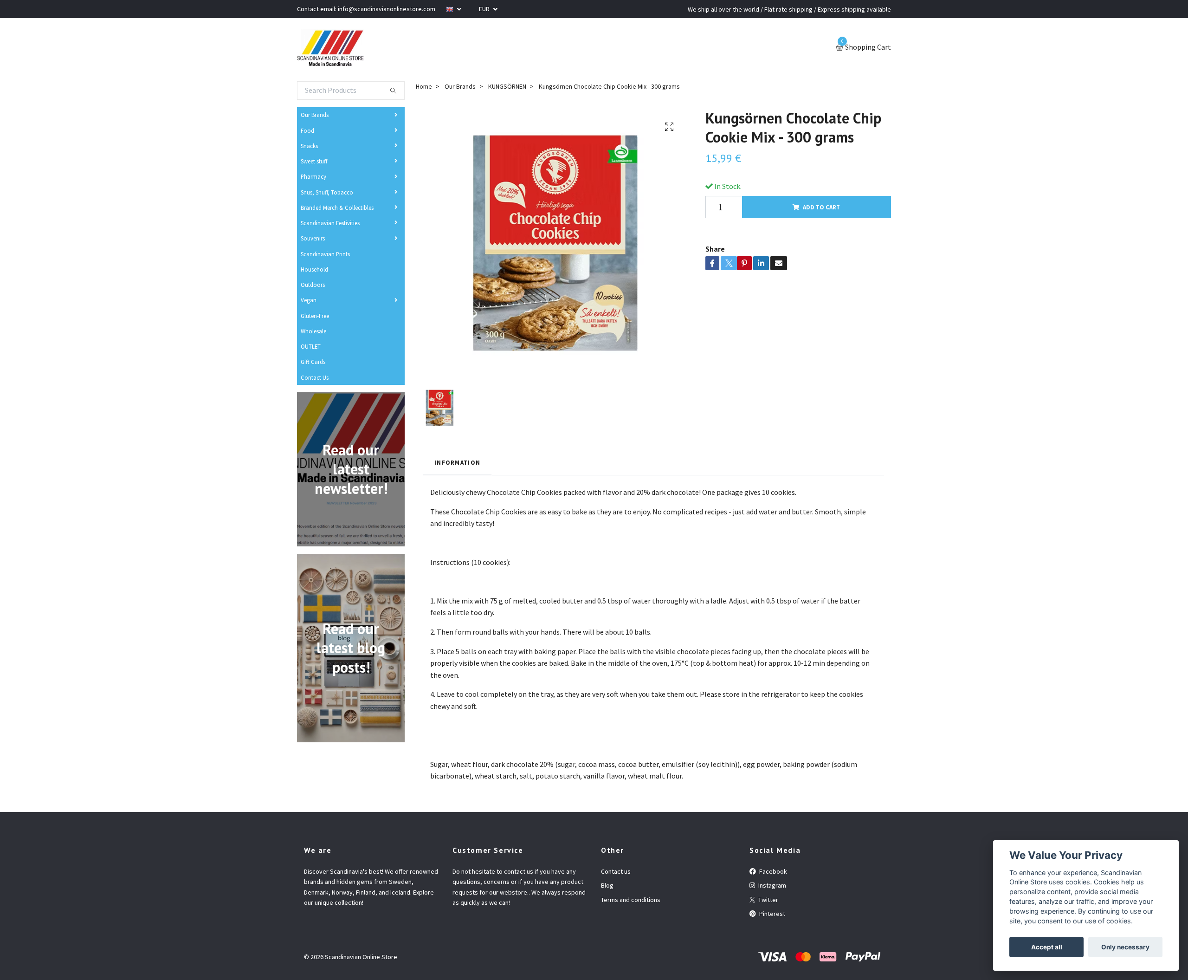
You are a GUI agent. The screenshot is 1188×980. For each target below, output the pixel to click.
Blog (607, 885)
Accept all (1046, 947)
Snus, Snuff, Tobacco (327, 192)
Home (424, 86)
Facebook (772, 871)
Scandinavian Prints (325, 254)
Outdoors (313, 284)
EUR (485, 9)
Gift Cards (313, 361)
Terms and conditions (630, 900)
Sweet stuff (314, 161)
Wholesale (313, 331)
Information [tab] (457, 462)
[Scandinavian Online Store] (330, 47)
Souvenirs (313, 238)
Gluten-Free (315, 315)
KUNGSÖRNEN (507, 86)
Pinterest (771, 913)
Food (307, 130)
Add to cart (821, 207)
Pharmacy (313, 176)
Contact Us (315, 377)
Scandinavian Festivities (330, 223)
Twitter (767, 900)
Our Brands (315, 114)
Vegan (308, 300)
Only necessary (1125, 947)
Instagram (771, 885)
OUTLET (311, 346)
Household (314, 269)
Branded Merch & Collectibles (337, 207)
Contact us (616, 871)
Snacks (309, 145)
